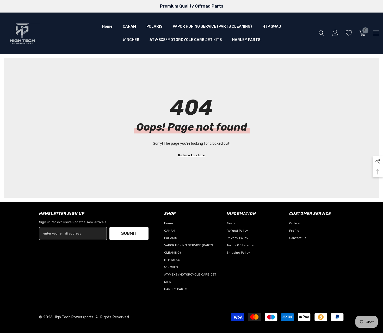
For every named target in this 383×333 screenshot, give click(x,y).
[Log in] (335, 33)
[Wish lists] (349, 33)
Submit (129, 233)
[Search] (321, 33)
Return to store (191, 155)
